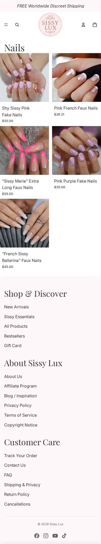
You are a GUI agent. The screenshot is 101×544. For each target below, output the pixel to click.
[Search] (17, 24)
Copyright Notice (20, 424)
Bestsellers (14, 336)
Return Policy (17, 494)
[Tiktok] (64, 536)
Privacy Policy (18, 405)
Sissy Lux (56, 524)
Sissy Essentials (19, 316)
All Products (15, 326)
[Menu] (6, 25)
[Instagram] (46, 536)
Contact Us (15, 465)
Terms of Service (20, 415)
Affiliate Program (20, 386)
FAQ (8, 474)
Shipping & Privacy (22, 484)
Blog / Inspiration (20, 395)
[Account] (83, 24)
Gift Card (12, 345)
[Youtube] (55, 536)
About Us (13, 376)
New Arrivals (16, 306)
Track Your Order (20, 455)
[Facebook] (37, 536)
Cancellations (17, 504)
